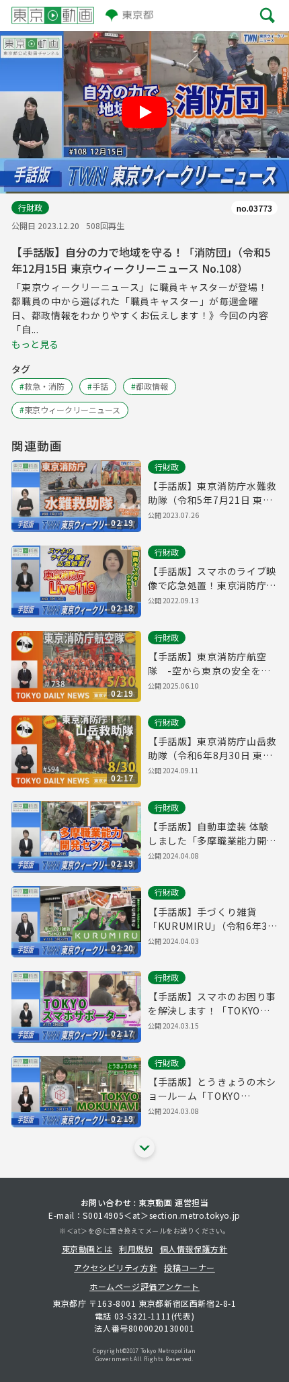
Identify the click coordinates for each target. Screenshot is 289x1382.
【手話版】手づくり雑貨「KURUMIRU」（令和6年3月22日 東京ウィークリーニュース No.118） (209, 919)
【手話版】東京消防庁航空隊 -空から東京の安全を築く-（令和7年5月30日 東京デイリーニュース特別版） (212, 664)
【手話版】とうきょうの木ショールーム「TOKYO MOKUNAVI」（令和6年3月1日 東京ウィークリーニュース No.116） (212, 1089)
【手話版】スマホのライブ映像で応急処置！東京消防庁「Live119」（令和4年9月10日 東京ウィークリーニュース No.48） (212, 578)
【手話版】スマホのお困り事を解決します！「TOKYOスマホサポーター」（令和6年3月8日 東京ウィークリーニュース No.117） (212, 1004)
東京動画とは (87, 1248)
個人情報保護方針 (194, 1248)
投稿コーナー (189, 1267)
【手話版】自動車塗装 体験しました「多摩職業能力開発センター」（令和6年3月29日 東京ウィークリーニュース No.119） (212, 834)
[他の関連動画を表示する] (144, 1147)
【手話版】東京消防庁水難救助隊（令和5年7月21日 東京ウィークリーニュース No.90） (212, 493)
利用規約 (136, 1248)
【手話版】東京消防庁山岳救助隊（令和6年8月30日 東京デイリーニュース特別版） (212, 748)
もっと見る (34, 344)
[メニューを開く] (267, 15)
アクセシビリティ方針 (115, 1267)
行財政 (30, 207)
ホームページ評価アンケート (144, 1286)
